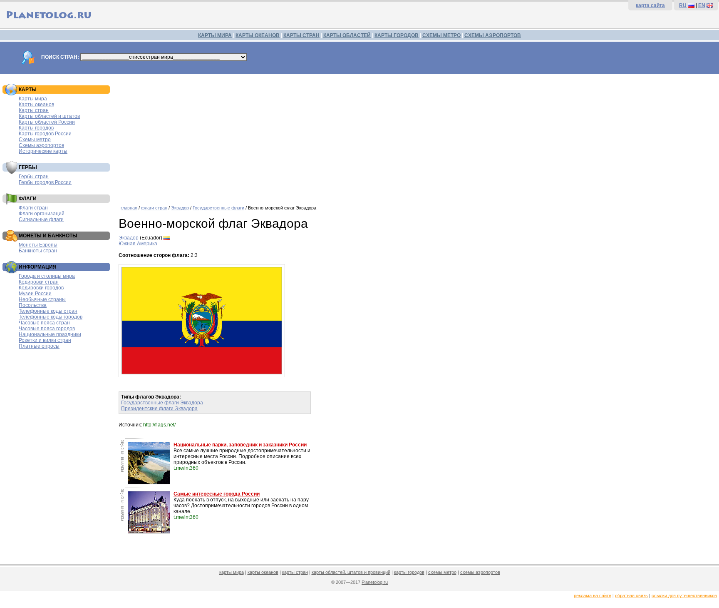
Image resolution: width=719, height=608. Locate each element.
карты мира (231, 572)
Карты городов (36, 128)
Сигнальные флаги (41, 219)
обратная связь (631, 595)
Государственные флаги (218, 207)
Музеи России (35, 294)
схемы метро (442, 572)
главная (129, 207)
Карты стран (34, 110)
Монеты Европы (38, 245)
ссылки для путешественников (684, 595)
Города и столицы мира (47, 276)
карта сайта (650, 5)
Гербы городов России (45, 182)
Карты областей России (47, 122)
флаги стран (154, 207)
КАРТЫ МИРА (215, 35)
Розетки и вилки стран (45, 340)
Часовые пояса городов (47, 328)
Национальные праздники (50, 334)
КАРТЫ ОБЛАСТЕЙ (347, 35)
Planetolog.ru (375, 582)
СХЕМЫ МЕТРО (441, 35)
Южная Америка (138, 244)
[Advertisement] (368, 136)
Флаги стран (33, 208)
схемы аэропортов (480, 572)
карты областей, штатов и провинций (351, 572)
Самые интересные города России (217, 494)
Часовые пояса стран (44, 323)
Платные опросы (39, 346)
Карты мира (33, 99)
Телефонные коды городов (50, 317)
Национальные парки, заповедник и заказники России (240, 445)
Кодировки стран (39, 282)
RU (683, 5)
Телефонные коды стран (48, 311)
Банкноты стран (38, 251)
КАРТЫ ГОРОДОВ (396, 35)
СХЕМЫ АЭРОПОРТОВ (492, 35)
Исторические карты (43, 151)
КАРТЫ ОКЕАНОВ (258, 35)
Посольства (33, 305)
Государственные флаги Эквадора (162, 403)
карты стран (295, 572)
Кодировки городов (41, 288)
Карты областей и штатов (49, 116)
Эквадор (180, 207)
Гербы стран (34, 176)
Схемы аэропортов (41, 145)
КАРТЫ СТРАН (301, 35)
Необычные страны (42, 299)
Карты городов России (45, 134)
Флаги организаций (41, 214)
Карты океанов (36, 104)
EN (701, 5)
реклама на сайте (592, 595)
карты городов (409, 572)
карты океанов (263, 572)
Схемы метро (35, 139)
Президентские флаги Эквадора (159, 408)
